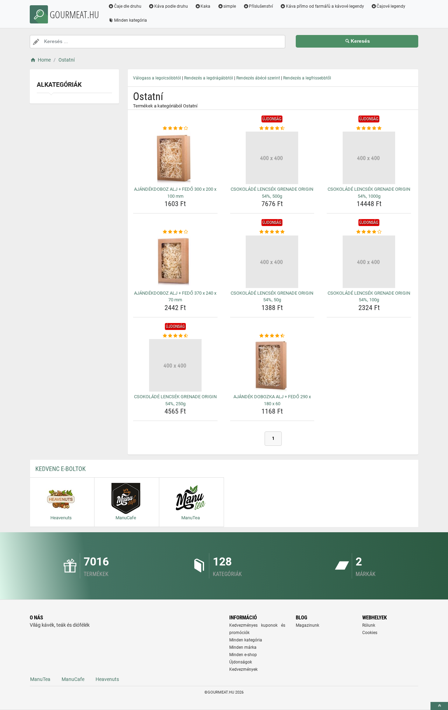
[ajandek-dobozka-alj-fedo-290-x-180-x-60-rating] (272, 335)
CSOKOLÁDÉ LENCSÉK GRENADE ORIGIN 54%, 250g (175, 400)
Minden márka (243, 647)
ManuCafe (73, 679)
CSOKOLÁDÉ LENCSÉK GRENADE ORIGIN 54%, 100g (369, 296)
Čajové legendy (391, 6)
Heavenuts (107, 679)
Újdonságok (240, 662)
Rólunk (368, 625)
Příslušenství (261, 6)
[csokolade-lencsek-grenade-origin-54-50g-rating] (272, 232)
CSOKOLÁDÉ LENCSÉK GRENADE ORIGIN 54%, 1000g (369, 193)
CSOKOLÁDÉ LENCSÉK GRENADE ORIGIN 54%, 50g (272, 296)
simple (229, 6)
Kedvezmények (243, 669)
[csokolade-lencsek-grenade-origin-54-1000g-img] (369, 158)
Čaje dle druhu (127, 6)
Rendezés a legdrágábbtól (208, 78)
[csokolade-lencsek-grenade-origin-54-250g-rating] (175, 335)
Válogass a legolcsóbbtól (157, 78)
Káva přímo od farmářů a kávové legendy (325, 6)
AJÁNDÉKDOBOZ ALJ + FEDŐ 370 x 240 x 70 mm (175, 296)
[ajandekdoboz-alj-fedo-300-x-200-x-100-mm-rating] (175, 128)
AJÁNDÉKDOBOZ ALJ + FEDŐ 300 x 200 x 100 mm (175, 193)
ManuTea (40, 679)
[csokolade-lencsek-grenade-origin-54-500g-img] (272, 158)
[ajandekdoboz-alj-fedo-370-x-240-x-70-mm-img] (175, 262)
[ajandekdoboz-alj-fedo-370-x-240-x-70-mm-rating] (175, 232)
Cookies (369, 632)
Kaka (205, 6)
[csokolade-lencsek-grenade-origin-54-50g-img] (272, 262)
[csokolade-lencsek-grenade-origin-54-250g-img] (175, 365)
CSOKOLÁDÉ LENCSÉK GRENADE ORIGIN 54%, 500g (272, 193)
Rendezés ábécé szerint (258, 78)
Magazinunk (307, 625)
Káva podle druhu (171, 6)
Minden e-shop (243, 654)
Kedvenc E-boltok (60, 468)
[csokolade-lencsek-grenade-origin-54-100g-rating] (369, 232)
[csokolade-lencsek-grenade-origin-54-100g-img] (369, 262)
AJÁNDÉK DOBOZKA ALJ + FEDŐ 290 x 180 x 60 (272, 400)
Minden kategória (130, 20)
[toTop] (439, 706)
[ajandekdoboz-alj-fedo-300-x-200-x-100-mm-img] (175, 158)
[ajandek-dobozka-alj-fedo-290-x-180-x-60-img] (272, 365)
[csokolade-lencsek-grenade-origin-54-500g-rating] (272, 128)
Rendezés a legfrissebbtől (307, 78)
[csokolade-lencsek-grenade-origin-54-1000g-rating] (369, 128)
